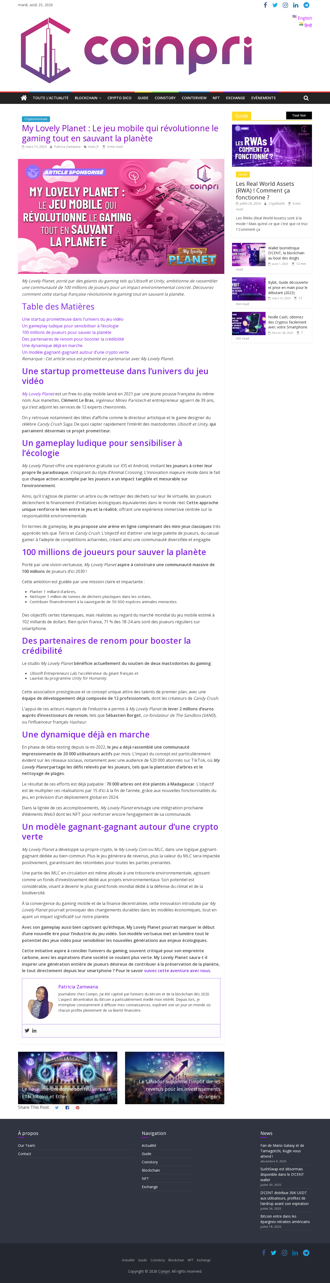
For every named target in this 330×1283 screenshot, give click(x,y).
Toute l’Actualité (51, 97)
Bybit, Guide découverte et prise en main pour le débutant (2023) (288, 287)
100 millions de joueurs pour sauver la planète (66, 332)
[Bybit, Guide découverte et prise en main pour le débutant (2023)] (249, 280)
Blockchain (86, 97)
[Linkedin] (34, 1030)
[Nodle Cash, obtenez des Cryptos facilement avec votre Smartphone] (249, 314)
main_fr (93, 146)
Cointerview (194, 97)
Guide (143, 97)
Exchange (235, 97)
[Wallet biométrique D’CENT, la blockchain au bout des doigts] (249, 245)
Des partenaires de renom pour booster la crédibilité (73, 339)
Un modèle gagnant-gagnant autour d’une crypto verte (75, 352)
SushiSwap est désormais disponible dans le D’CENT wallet (282, 1174)
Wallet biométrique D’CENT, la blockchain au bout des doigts (286, 252)
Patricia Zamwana (67, 146)
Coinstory (165, 97)
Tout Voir (299, 115)
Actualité (149, 1145)
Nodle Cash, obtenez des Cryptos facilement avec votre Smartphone (287, 321)
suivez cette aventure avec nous (177, 970)
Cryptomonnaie (35, 119)
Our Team (26, 1145)
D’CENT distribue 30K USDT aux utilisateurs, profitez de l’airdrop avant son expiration (284, 1198)
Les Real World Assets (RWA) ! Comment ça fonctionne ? (265, 190)
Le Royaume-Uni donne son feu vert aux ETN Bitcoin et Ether (66, 1090)
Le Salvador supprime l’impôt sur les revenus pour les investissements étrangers (179, 1086)
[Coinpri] (24, 98)
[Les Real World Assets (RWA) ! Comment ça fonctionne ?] (272, 127)
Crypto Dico (119, 97)
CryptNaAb (277, 203)
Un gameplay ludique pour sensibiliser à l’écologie (70, 326)
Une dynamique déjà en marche (52, 345)
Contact (24, 1153)
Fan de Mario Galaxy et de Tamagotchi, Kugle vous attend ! (282, 1151)
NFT (216, 97)
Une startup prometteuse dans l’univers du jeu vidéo (72, 319)
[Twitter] (27, 1030)
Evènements (263, 97)
